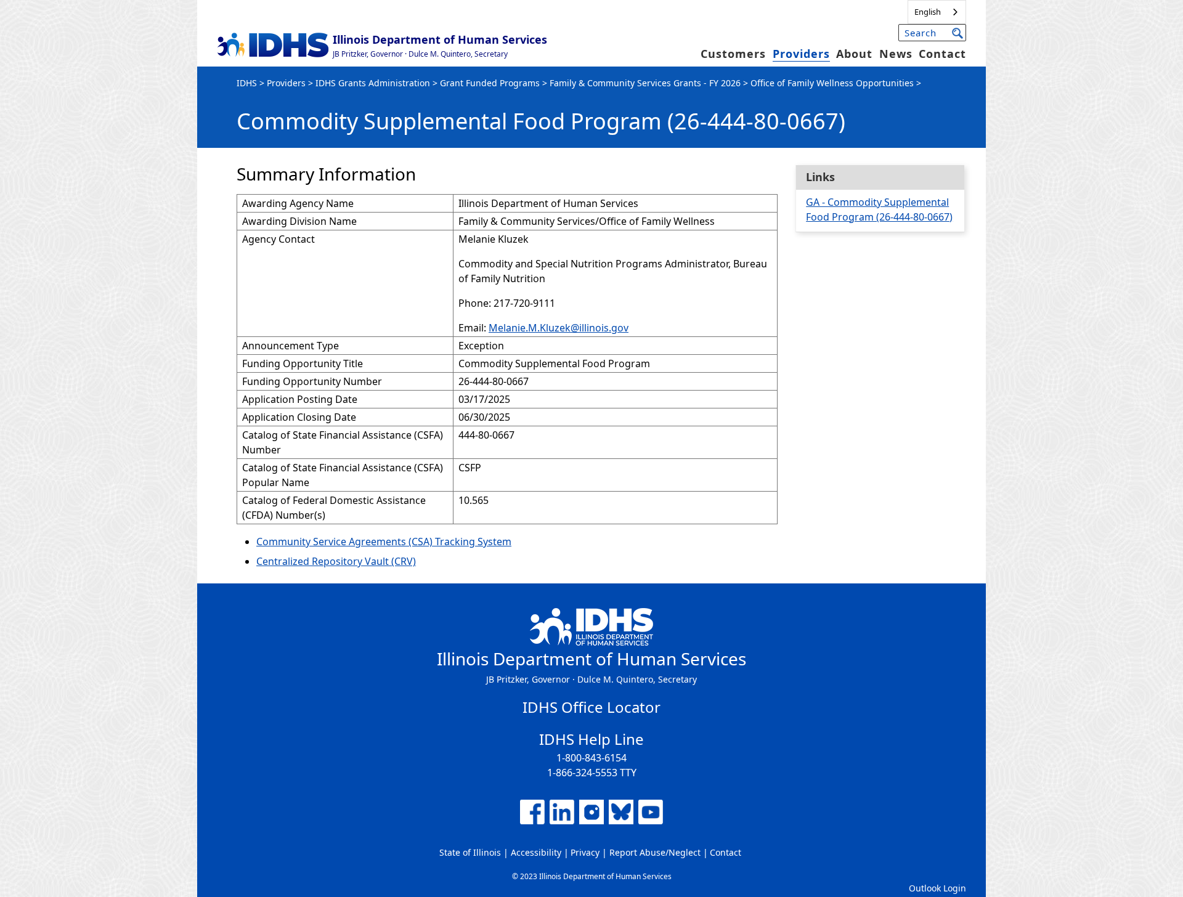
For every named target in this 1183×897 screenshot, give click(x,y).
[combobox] (937, 12)
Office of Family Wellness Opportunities (832, 83)
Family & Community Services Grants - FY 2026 (645, 83)
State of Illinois (470, 852)
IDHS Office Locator (591, 707)
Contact (942, 53)
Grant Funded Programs (490, 83)
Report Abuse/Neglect (655, 852)
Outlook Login (937, 888)
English (927, 11)
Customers (733, 53)
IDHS (247, 83)
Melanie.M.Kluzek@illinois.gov (558, 328)
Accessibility (536, 852)
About (854, 53)
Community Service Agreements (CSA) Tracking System (383, 541)
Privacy (585, 852)
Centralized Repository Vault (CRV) (336, 561)
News (896, 53)
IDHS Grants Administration (372, 83)
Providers (801, 53)
